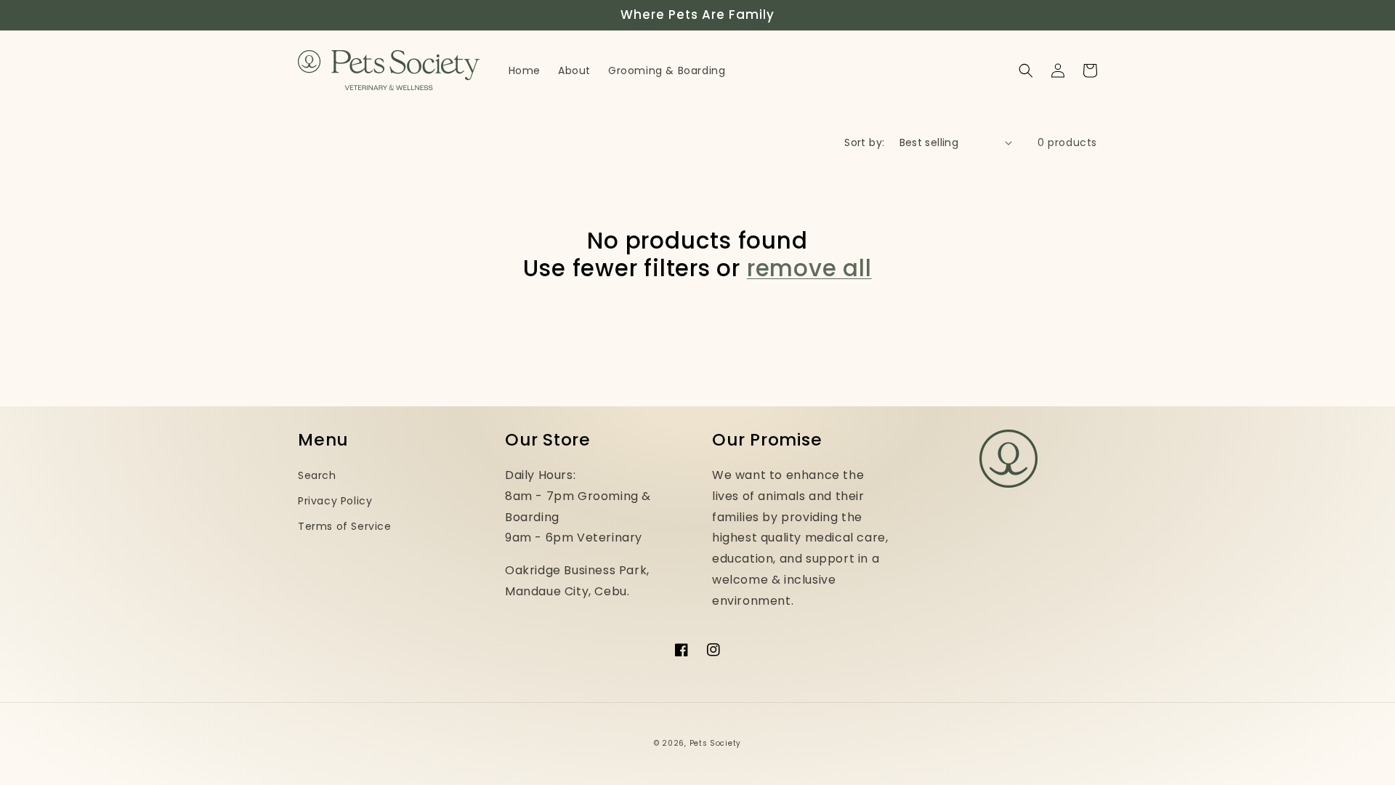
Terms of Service (345, 526)
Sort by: (864, 142)
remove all (809, 268)
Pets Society (715, 743)
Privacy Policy (335, 501)
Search (317, 475)
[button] (1026, 70)
